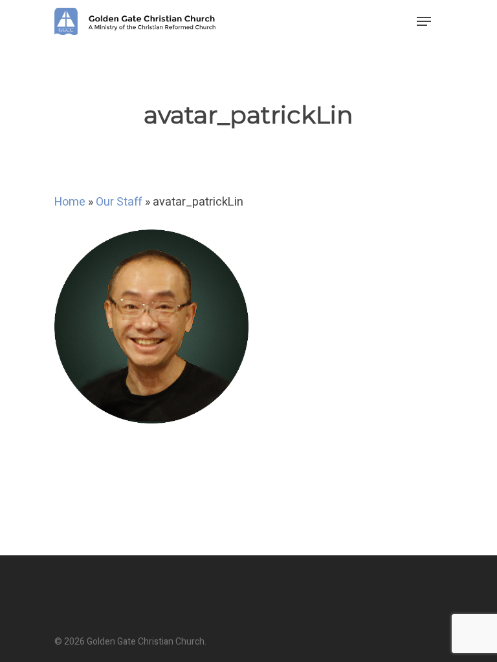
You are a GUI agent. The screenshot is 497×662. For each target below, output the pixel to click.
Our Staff (119, 202)
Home (69, 202)
